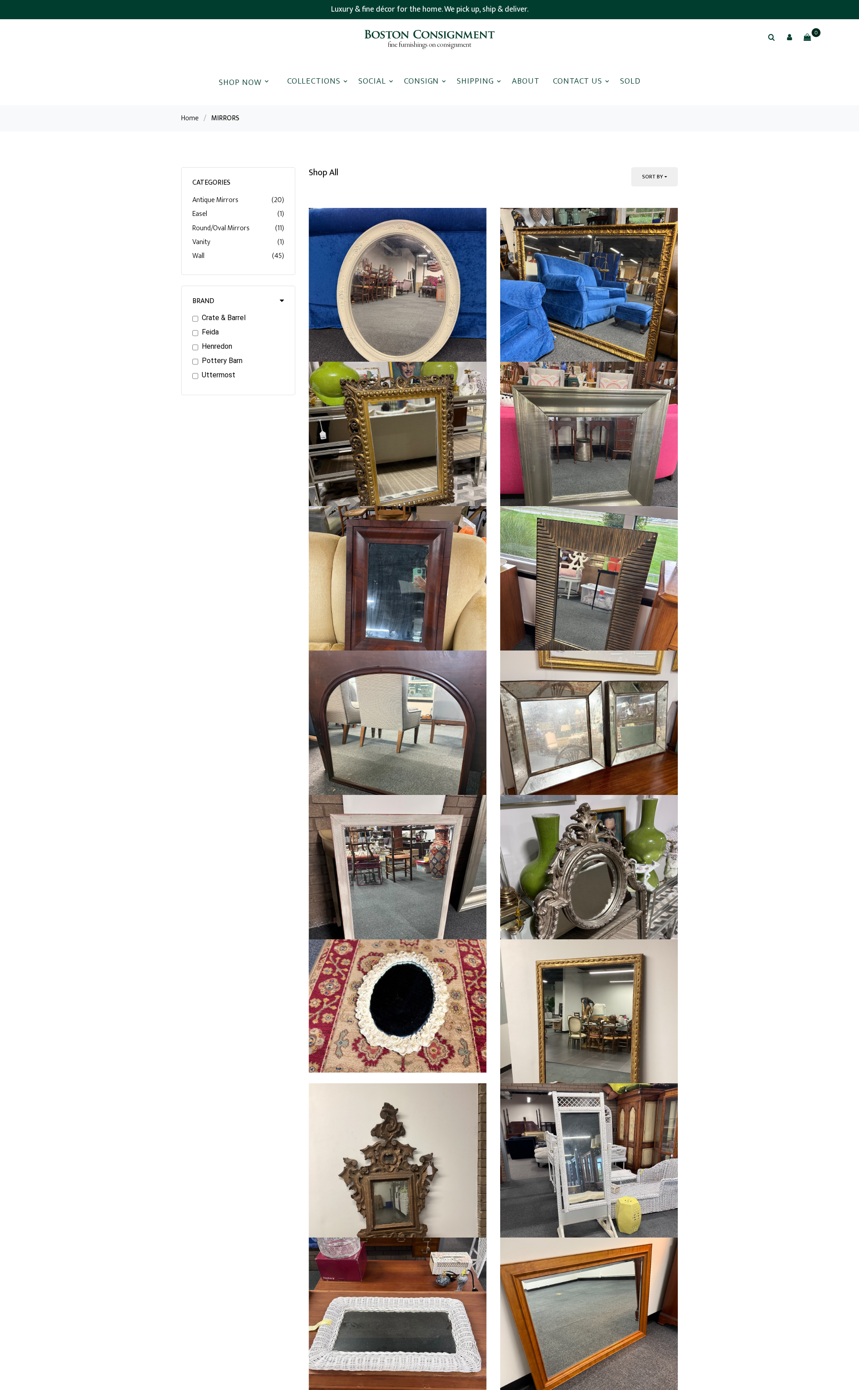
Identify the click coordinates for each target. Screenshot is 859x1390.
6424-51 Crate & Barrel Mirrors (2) (560, 1089)
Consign (421, 81)
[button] (789, 37)
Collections (313, 81)
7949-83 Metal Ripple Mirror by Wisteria (570, 864)
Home (190, 118)
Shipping (475, 81)
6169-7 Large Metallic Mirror (550, 639)
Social (372, 81)
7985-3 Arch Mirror (342, 1089)
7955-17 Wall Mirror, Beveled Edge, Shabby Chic (393, 1313)
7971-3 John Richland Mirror (550, 1313)
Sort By (652, 177)
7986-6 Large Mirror (535, 405)
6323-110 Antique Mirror (352, 639)
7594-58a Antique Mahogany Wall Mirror (380, 864)
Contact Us (578, 81)
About (526, 81)
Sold (630, 81)
